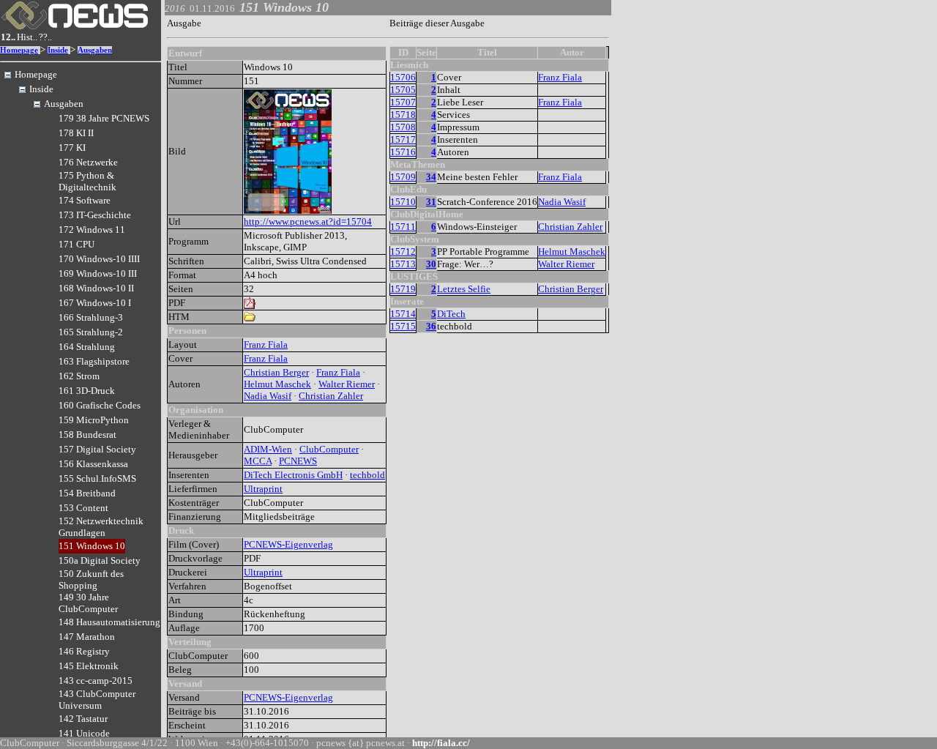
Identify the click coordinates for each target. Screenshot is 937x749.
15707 (403, 102)
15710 (403, 201)
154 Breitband (87, 493)
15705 (403, 89)
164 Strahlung (87, 346)
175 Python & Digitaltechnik (87, 181)
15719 (403, 288)
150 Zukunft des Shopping (91, 579)
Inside (58, 50)
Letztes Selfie (463, 288)
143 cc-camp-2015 (95, 680)
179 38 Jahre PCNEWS (104, 118)
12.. (8, 36)
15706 (403, 77)
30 (431, 263)
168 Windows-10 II (96, 288)
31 (431, 201)
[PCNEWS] (74, 26)
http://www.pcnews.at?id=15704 (308, 221)
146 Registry (84, 651)
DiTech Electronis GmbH (293, 474)
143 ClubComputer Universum (97, 699)
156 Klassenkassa (93, 463)
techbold (367, 474)
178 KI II (76, 132)
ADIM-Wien (268, 449)
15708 (403, 127)
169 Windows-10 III (98, 273)
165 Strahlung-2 (91, 332)
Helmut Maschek (277, 384)
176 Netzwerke (88, 162)
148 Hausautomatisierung (109, 621)
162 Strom (79, 375)
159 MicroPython (94, 419)
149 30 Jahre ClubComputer (88, 603)
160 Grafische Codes (100, 405)
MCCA (258, 460)
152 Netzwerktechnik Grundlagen (101, 526)
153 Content (83, 507)
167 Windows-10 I (95, 302)
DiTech (451, 313)
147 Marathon (87, 636)
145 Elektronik (89, 665)
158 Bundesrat (87, 434)
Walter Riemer (346, 384)
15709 (403, 176)
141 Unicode (84, 733)
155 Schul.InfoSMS (97, 478)
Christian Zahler (331, 395)
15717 (403, 139)
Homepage (19, 50)
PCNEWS (298, 460)
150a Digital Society (100, 560)
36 (431, 326)
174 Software (85, 200)
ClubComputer (329, 449)
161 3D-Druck (87, 390)
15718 (403, 114)
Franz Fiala (266, 344)
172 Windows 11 (92, 229)
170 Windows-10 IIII (99, 258)
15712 (403, 251)
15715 (403, 326)
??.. (45, 36)
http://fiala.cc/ (441, 742)
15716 (403, 151)
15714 (403, 313)
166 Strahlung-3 (91, 317)
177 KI (72, 147)
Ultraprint (263, 488)
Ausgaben (95, 50)
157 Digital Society (97, 449)
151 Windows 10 (92, 545)
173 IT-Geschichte (95, 214)
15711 (403, 226)
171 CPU (76, 244)
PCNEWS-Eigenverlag (288, 544)
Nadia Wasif (267, 395)
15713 (403, 263)
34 (431, 176)
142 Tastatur (83, 718)
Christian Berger (276, 372)
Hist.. (27, 36)
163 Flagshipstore (94, 361)
